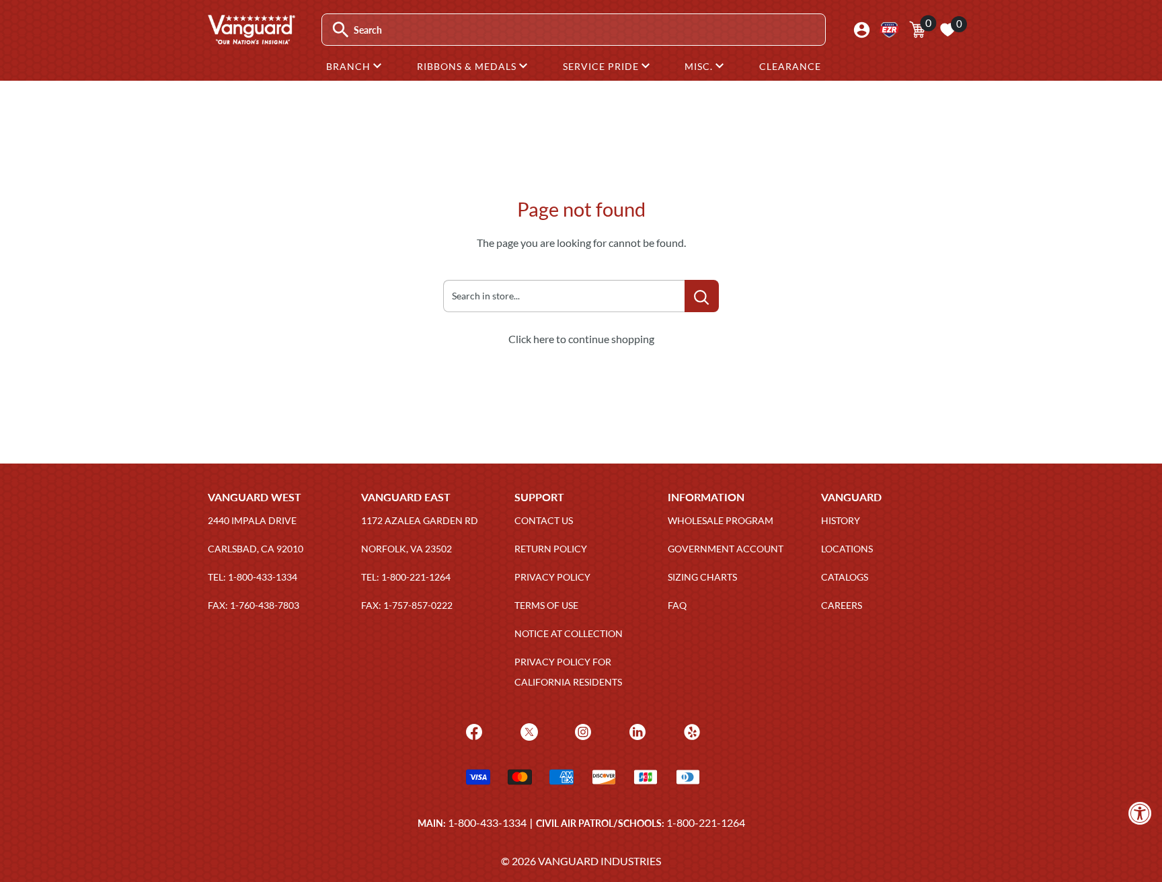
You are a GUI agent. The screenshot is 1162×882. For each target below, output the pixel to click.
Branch (349, 66)
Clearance (790, 66)
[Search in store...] (702, 296)
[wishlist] (947, 29)
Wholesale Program (720, 520)
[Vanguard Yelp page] (690, 730)
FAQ (677, 605)
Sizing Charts (702, 577)
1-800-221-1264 (705, 822)
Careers (841, 605)
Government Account (725, 548)
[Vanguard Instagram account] (581, 730)
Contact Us (543, 520)
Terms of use (546, 605)
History (840, 520)
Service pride (602, 66)
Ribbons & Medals (468, 66)
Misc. (700, 66)
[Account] (861, 30)
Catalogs (844, 577)
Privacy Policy (552, 577)
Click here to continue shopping (581, 338)
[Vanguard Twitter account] (527, 730)
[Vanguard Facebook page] (472, 730)
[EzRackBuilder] (889, 30)
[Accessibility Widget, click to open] (1140, 813)
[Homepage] (251, 40)
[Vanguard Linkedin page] (636, 730)
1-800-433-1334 (487, 822)
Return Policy (550, 548)
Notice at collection (568, 633)
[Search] (340, 30)
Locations (847, 548)
